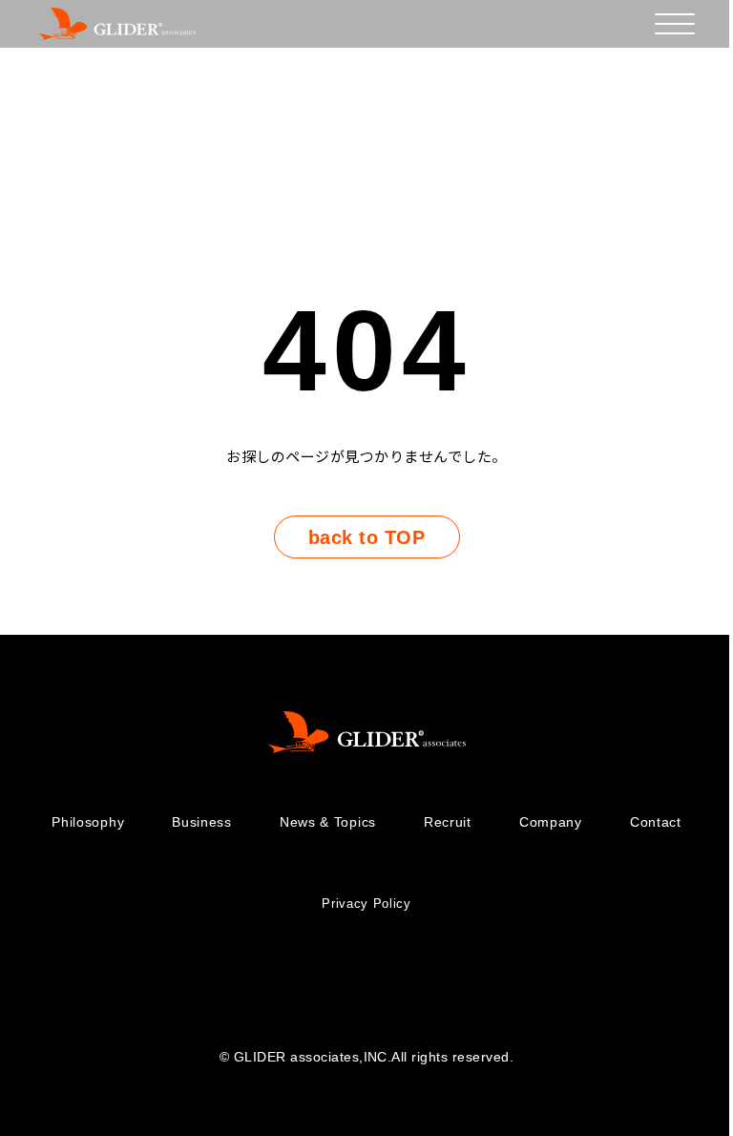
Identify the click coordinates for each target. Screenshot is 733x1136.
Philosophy (88, 822)
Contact (655, 822)
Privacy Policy (366, 903)
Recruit (447, 822)
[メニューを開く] (675, 24)
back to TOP (366, 537)
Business (202, 822)
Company (550, 822)
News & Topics (328, 822)
